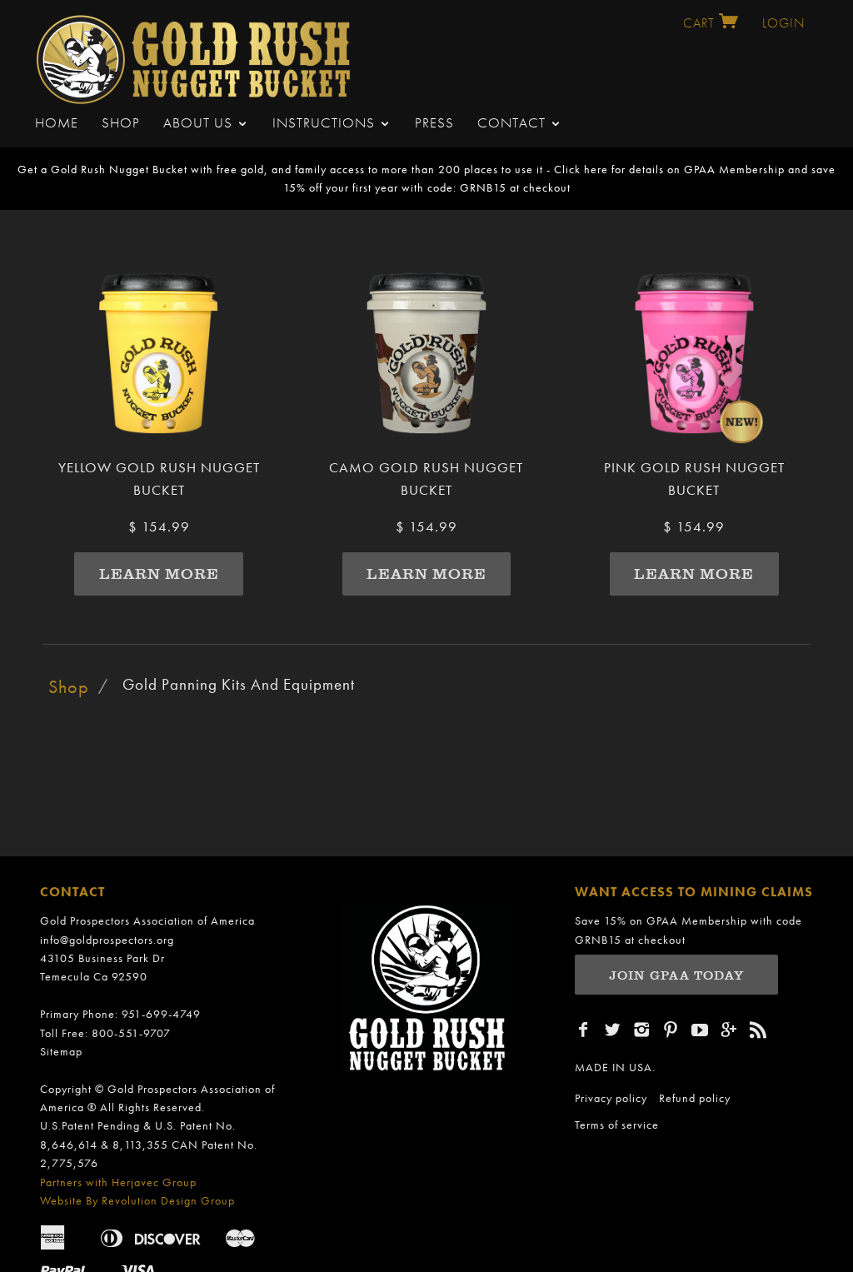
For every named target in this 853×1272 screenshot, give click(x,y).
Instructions (325, 123)
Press (434, 123)
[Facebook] (583, 1029)
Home (56, 123)
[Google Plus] (729, 1029)
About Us (200, 123)
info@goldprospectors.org (107, 939)
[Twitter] (612, 1029)
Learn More (159, 573)
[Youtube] (700, 1029)
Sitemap (61, 1051)
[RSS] (758, 1029)
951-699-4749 (161, 1013)
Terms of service (617, 1124)
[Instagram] (642, 1029)
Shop (121, 123)
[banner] (195, 55)
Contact (513, 123)
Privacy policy (611, 1097)
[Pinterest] (671, 1029)
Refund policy (695, 1097)
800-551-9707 (131, 1032)
